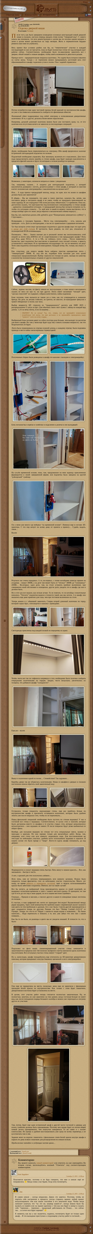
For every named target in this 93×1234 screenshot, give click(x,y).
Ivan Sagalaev (23, 1174)
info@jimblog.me (15, 9)
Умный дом (25, 1151)
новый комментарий (45, 1163)
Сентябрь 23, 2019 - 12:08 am (75, 1176)
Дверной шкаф (26, 1153)
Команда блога (31, 15)
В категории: (25, 31)
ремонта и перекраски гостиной (41, 883)
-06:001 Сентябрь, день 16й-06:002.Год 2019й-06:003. (29, 25)
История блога (49, 15)
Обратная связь (12, 15)
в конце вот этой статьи (23, 229)
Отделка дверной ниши (31, 28)
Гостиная (30, 31)
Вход (85, 2)
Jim (21, 1192)
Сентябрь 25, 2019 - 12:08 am (75, 1194)
